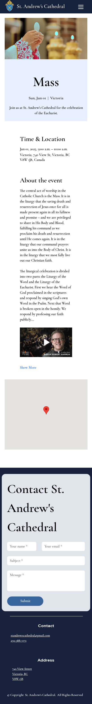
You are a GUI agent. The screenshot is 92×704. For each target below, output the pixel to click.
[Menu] (81, 7)
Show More (28, 367)
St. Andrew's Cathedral (41, 6)
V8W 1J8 (17, 679)
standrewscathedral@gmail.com (30, 635)
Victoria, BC (20, 674)
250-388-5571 (19, 641)
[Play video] (46, 342)
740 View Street (22, 669)
